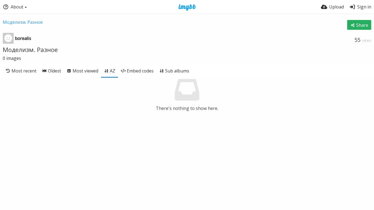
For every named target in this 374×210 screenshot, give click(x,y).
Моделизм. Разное (23, 22)
